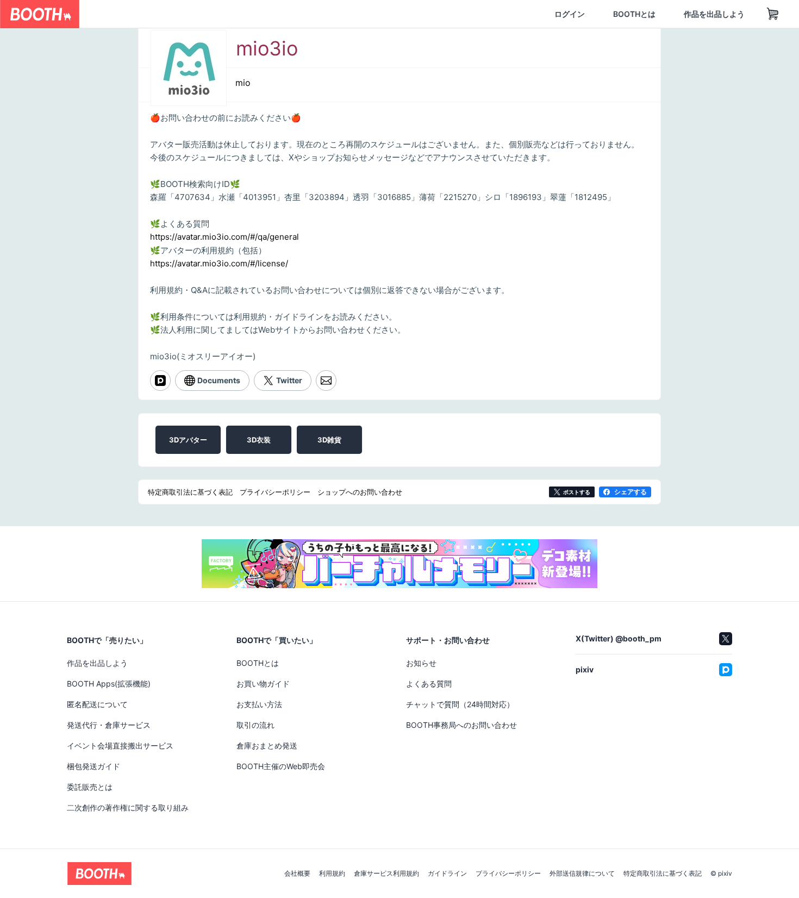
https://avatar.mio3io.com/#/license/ (219, 272)
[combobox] (207, 14)
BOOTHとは (582, 14)
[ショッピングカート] (721, 14)
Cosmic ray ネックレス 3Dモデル (214, 689)
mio (243, 78)
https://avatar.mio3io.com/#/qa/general (224, 246)
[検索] (318, 14)
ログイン (517, 14)
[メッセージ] (326, 390)
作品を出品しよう (662, 14)
